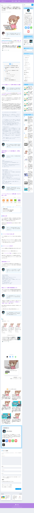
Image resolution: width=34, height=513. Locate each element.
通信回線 (26, 80)
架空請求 (27, 57)
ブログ (25, 65)
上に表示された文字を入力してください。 (8, 512)
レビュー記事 (19, 409)
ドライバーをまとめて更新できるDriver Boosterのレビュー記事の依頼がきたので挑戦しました (18, 339)
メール (3, 500)
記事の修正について (8, 88)
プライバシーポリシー (24, 1)
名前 (3, 497)
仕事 (25, 70)
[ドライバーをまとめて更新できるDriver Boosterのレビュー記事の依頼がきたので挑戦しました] (18, 335)
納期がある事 (8, 83)
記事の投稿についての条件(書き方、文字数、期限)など (11, 78)
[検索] (32, 5)
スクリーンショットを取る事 (10, 86)
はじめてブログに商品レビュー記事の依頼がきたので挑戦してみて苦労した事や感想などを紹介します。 (11, 339)
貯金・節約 (26, 72)
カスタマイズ (27, 67)
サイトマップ (31, 1)
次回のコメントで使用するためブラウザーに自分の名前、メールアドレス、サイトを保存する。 (12, 508)
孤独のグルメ (27, 77)
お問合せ (19, 1)
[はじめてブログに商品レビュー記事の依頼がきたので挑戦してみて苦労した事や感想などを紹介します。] (11, 335)
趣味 (25, 74)
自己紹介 (16, 1)
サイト (3, 504)
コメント (3, 486)
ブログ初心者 (19, 408)
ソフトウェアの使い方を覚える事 (11, 85)
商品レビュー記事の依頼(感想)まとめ (10, 90)
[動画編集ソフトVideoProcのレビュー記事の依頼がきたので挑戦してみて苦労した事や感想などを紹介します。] (5, 335)
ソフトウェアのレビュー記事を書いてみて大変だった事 (11, 81)
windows (27, 62)
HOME (13, 1)
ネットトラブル (27, 55)
